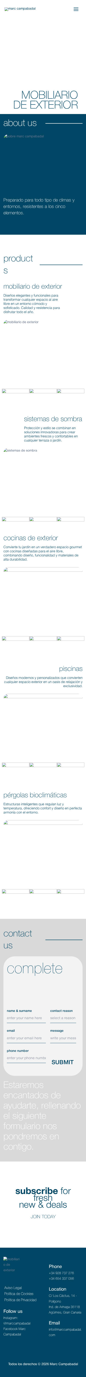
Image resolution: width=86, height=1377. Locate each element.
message (57, 1030)
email (11, 1030)
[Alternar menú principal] (76, 9)
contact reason (61, 1011)
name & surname (19, 1011)
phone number (18, 1051)
